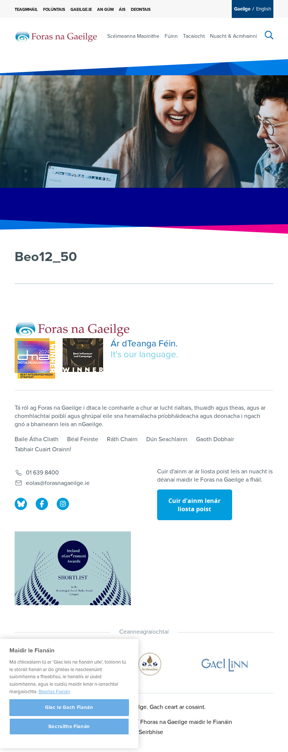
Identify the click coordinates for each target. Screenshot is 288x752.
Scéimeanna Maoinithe (133, 36)
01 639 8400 (42, 472)
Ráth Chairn (122, 439)
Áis (122, 9)
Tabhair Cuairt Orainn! (43, 449)
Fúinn (171, 36)
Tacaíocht (194, 36)
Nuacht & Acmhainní (233, 36)
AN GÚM (105, 9)
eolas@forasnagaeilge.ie (58, 483)
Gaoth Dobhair (215, 439)
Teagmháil (26, 9)
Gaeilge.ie (81, 9)
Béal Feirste (82, 439)
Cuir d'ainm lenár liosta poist (194, 505)
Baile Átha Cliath (36, 439)
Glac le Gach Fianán (69, 707)
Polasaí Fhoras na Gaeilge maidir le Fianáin (176, 722)
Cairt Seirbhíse (144, 732)
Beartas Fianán (54, 692)
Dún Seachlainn (167, 439)
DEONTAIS (141, 9)
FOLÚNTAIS (54, 9)
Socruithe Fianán (69, 727)
